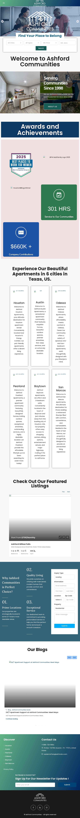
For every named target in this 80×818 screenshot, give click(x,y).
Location (57, 596)
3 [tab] (42, 725)
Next (68, 492)
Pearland (19, 386)
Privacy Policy (8, 769)
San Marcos (61, 388)
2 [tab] (39, 725)
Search (41, 48)
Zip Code (68, 596)
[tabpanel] (40, 692)
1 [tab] (36, 725)
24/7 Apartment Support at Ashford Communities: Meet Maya (32, 712)
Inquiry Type (58, 573)
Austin (40, 302)
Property (57, 604)
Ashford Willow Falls (20, 544)
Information (58, 581)
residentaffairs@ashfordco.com (55, 754)
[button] (2, 21)
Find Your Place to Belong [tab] (40, 35)
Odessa (61, 303)
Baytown (40, 386)
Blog (9, 710)
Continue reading (12, 719)
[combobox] (14, 43)
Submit (64, 626)
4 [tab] (45, 725)
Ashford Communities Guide (21, 710)
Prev (63, 492)
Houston (19, 303)
